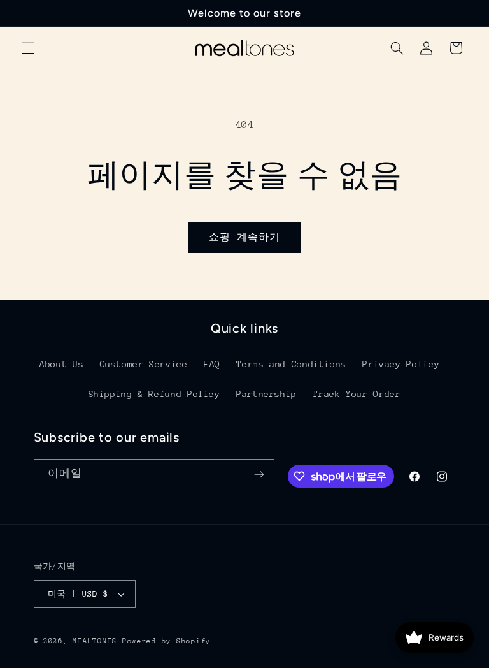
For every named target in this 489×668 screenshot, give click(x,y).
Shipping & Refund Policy (154, 394)
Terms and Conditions (291, 364)
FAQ (212, 364)
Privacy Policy (400, 364)
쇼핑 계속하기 (244, 236)
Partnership (266, 394)
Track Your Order (356, 394)
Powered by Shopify (166, 641)
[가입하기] (258, 474)
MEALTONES (95, 641)
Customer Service (144, 364)
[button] (28, 47)
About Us (61, 364)
